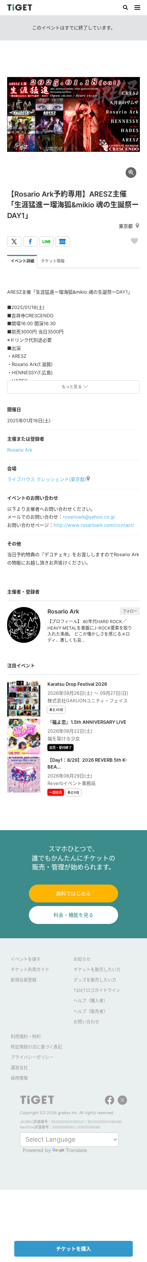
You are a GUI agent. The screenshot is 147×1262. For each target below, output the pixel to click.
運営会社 (19, 1067)
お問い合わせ (86, 1022)
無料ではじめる (73, 893)
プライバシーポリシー (32, 1057)
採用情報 (19, 1078)
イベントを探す (26, 959)
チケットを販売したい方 (97, 969)
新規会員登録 (23, 980)
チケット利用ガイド (30, 969)
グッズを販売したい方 (95, 980)
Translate (76, 1150)
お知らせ (82, 959)
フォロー (130, 611)
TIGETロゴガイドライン (97, 990)
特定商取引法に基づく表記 (36, 1047)
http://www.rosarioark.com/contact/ (94, 525)
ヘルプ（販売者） (91, 1011)
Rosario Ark (19, 450)
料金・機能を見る (73, 915)
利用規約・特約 (26, 1036)
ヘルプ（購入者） (91, 1000)
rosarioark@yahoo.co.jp (89, 517)
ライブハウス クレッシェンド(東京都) (46, 479)
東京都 (126, 226)
